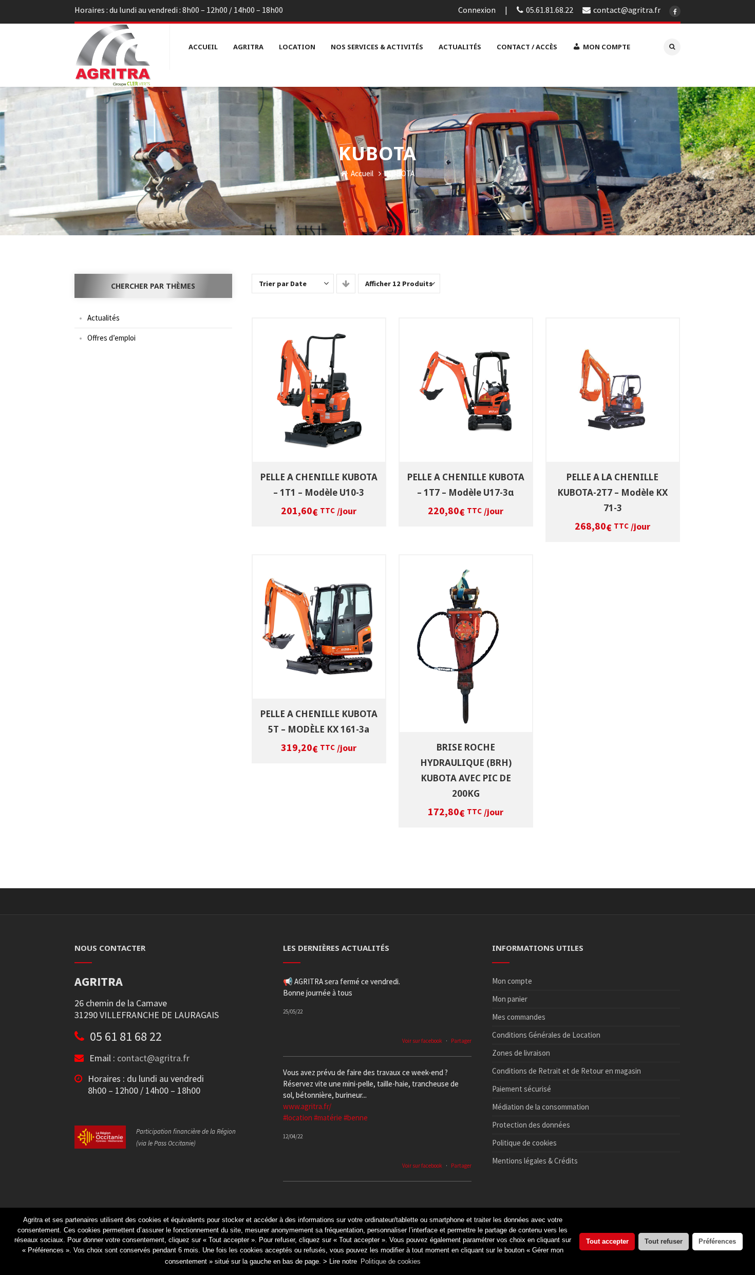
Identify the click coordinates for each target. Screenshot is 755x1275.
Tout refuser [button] (664, 1241)
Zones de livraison (521, 1053)
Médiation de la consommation (540, 1107)
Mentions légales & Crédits (535, 1161)
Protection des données (531, 1125)
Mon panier (509, 999)
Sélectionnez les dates (320, 381)
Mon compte (512, 981)
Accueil (361, 173)
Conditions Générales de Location (546, 1035)
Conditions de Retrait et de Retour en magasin (566, 1071)
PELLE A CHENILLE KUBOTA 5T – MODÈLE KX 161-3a (319, 721)
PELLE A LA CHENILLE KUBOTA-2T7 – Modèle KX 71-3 (612, 492)
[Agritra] (113, 55)
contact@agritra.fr (153, 1058)
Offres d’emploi (111, 338)
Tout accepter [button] (607, 1241)
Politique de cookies (524, 1143)
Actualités (103, 318)
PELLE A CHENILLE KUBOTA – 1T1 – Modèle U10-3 (319, 484)
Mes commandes (518, 1017)
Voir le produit (320, 395)
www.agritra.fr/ (307, 1106)
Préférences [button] (717, 1241)
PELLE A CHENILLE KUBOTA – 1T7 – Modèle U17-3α (465, 484)
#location (297, 1117)
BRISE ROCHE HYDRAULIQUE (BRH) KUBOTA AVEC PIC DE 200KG (466, 770)
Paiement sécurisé (521, 1089)
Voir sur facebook (422, 1040)
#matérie (328, 1117)
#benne (356, 1117)
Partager (461, 1040)
